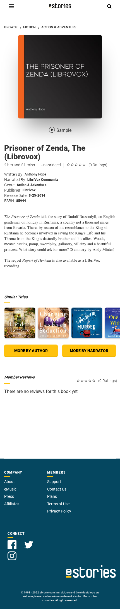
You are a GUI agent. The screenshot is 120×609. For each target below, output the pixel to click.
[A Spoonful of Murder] (86, 323)
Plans (52, 496)
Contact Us (56, 489)
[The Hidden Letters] (19, 323)
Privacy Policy (59, 511)
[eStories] (60, 5)
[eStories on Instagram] (12, 552)
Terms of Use (58, 504)
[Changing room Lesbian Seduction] (53, 323)
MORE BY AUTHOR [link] (31, 350)
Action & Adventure (32, 185)
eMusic (10, 489)
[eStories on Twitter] (29, 541)
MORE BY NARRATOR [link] (89, 350)
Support (54, 481)
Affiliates (11, 504)
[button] (11, 6)
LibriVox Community (42, 180)
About (9, 481)
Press (9, 496)
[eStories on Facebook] (12, 541)
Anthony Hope (35, 174)
